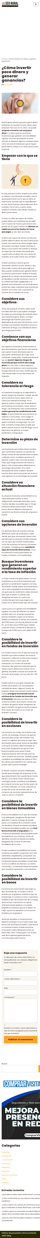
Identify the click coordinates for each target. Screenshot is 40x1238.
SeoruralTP (9, 85)
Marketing (6, 1167)
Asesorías (6, 1152)
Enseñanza (6, 1163)
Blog (9, 1236)
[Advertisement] (20, 30)
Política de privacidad (11, 1233)
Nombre (8, 970)
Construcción (7, 1160)
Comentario (9, 997)
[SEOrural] (10, 4)
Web (6, 988)
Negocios (5, 1171)
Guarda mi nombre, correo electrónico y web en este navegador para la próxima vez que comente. (20, 1031)
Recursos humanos (9, 1175)
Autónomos (6, 1156)
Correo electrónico (12, 979)
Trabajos (5, 1182)
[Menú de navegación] (35, 4)
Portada (4, 59)
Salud (4, 1179)
